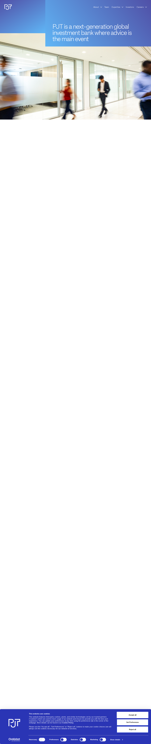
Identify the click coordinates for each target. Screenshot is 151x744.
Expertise (116, 7)
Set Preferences (132, 722)
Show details (115, 740)
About (96, 7)
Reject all (132, 729)
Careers (140, 7)
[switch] (63, 739)
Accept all (132, 715)
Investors (130, 7)
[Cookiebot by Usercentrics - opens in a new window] (14, 739)
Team (106, 7)
